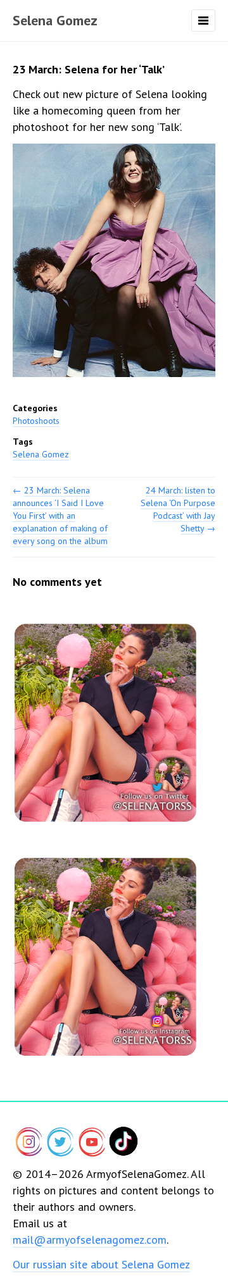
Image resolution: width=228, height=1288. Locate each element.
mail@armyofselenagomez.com (90, 1239)
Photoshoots (36, 420)
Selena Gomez (55, 20)
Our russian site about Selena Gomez (101, 1264)
